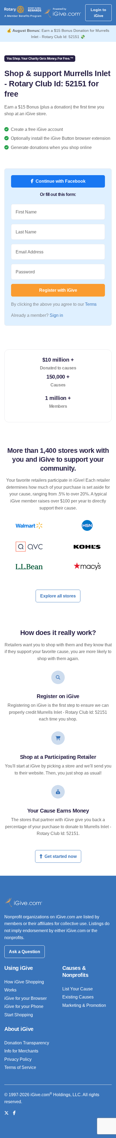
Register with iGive (58, 290)
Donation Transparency (26, 1043)
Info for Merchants (21, 1051)
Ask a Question (24, 951)
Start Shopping (18, 1015)
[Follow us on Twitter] (6, 1113)
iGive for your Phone (23, 1006)
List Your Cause (77, 989)
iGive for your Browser (25, 998)
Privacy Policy (18, 1059)
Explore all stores (58, 596)
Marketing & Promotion (84, 1005)
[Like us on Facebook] (14, 1113)
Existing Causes (78, 997)
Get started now (61, 856)
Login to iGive (98, 13)
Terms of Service (20, 1067)
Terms (91, 304)
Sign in (56, 315)
